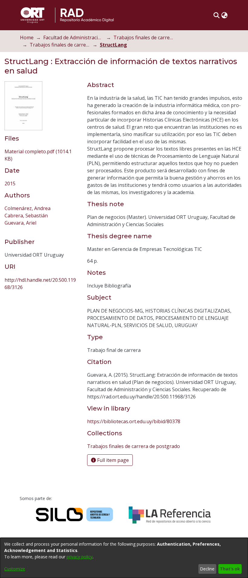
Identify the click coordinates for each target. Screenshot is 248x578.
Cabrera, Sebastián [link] (26, 215)
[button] (216, 15)
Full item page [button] (112, 460)
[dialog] (124, 558)
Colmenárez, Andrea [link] (28, 208)
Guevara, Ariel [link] (20, 222)
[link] (133, 446)
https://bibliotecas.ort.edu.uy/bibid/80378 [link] (133, 421)
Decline (207, 569)
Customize (14, 569)
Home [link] (27, 37)
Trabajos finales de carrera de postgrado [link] (60, 44)
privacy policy (80, 557)
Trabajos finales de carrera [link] (143, 37)
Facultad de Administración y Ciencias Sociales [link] (73, 37)
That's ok (230, 569)
